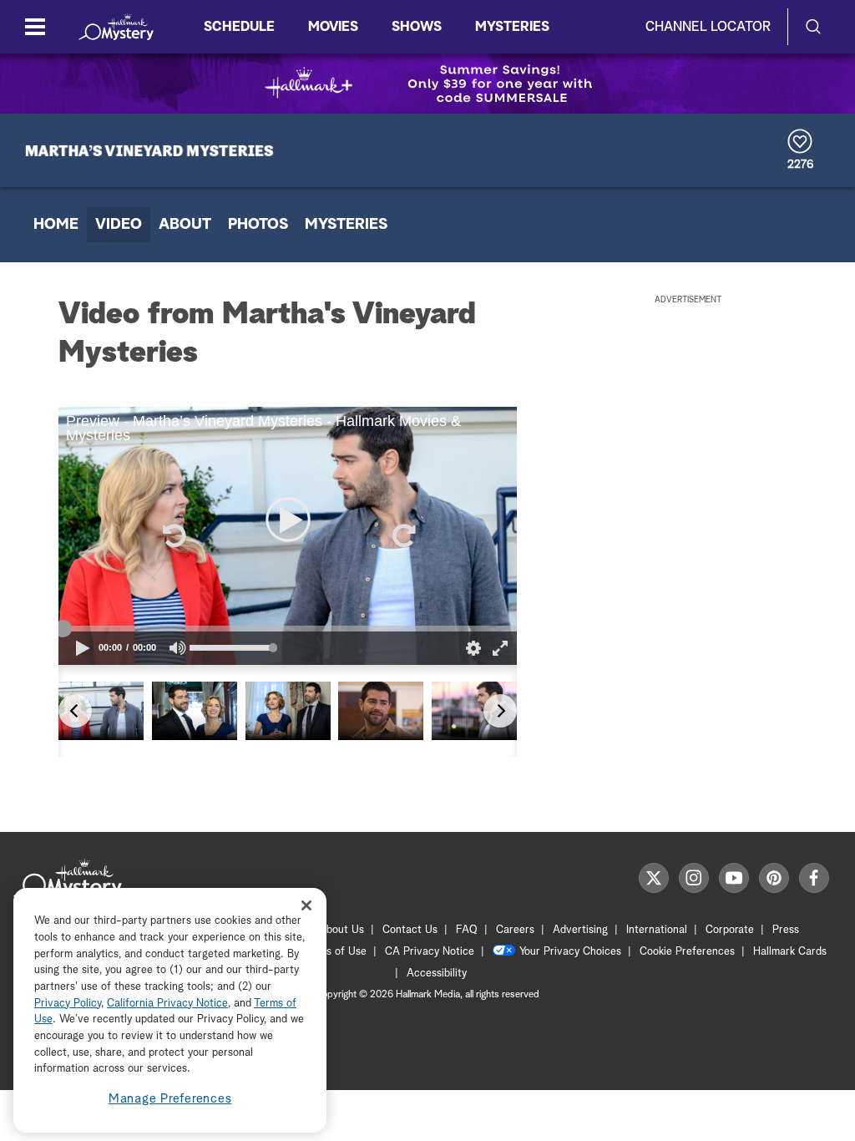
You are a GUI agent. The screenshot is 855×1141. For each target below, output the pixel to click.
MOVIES (333, 26)
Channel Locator (708, 26)
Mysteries (346, 224)
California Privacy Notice (167, 1003)
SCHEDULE (239, 26)
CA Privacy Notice (429, 951)
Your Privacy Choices (570, 951)
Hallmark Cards (790, 951)
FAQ (467, 930)
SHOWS (417, 26)
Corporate (730, 930)
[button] (173, 535)
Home (55, 224)
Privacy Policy (67, 1003)
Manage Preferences (170, 1099)
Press (785, 930)
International (656, 930)
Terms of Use (334, 951)
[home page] (116, 26)
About (185, 224)
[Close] (306, 905)
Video (118, 224)
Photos (258, 224)
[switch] (178, 648)
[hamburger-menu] (35, 27)
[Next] (500, 711)
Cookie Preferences (687, 951)
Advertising (580, 930)
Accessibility (437, 973)
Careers (515, 930)
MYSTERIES (512, 26)
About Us (341, 930)
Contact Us (410, 930)
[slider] (287, 628)
